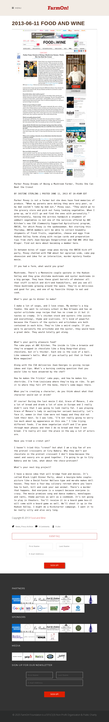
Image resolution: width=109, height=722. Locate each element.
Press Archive (27, 526)
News (18, 526)
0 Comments (44, 526)
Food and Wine (38, 517)
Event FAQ (54, 536)
